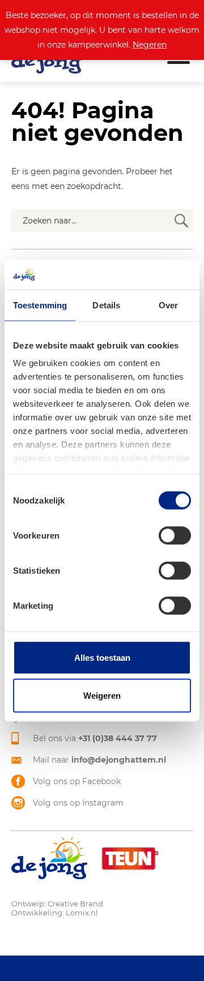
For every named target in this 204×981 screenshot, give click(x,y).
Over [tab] (168, 304)
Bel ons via (95, 738)
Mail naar (99, 760)
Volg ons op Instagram (78, 803)
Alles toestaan (102, 657)
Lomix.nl (82, 912)
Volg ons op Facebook (77, 781)
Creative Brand (75, 903)
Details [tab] (106, 304)
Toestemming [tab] (40, 304)
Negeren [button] (150, 45)
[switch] (175, 535)
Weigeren (102, 695)
